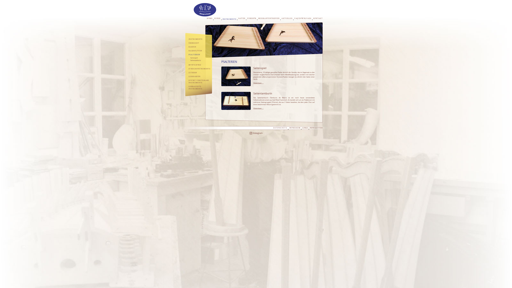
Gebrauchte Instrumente (195, 87)
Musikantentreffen (269, 18)
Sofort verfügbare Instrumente (199, 81)
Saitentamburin (195, 60)
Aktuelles (286, 18)
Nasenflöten (195, 51)
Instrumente (229, 19)
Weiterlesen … (258, 83)
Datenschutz (280, 128)
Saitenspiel (194, 58)
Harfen (192, 47)
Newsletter (316, 128)
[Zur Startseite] (205, 15)
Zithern (193, 73)
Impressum (294, 128)
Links (305, 128)
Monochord (195, 65)
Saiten (241, 18)
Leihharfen (194, 76)
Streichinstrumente (199, 69)
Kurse (217, 18)
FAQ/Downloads (302, 18)
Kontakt (318, 18)
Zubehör (251, 18)
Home (209, 18)
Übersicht (194, 43)
